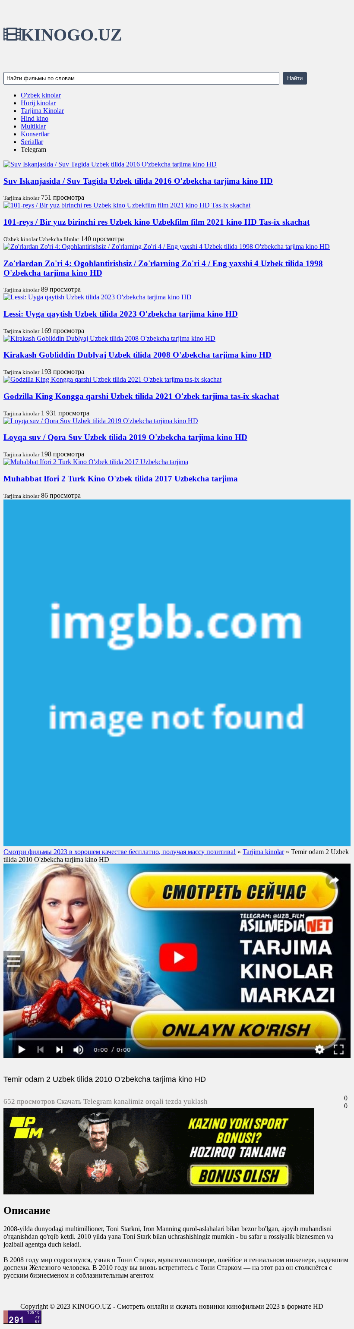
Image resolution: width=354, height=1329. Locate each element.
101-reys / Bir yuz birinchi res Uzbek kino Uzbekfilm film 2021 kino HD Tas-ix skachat (156, 221)
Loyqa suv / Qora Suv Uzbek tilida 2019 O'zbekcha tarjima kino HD (125, 437)
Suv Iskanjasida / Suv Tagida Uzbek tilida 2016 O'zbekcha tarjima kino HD (138, 180)
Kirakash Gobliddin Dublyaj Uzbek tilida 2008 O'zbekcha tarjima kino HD (137, 354)
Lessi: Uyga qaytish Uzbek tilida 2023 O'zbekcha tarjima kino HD (120, 313)
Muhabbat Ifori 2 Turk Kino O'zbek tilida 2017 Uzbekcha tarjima (120, 478)
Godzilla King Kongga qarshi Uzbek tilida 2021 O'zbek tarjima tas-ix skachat (141, 396)
